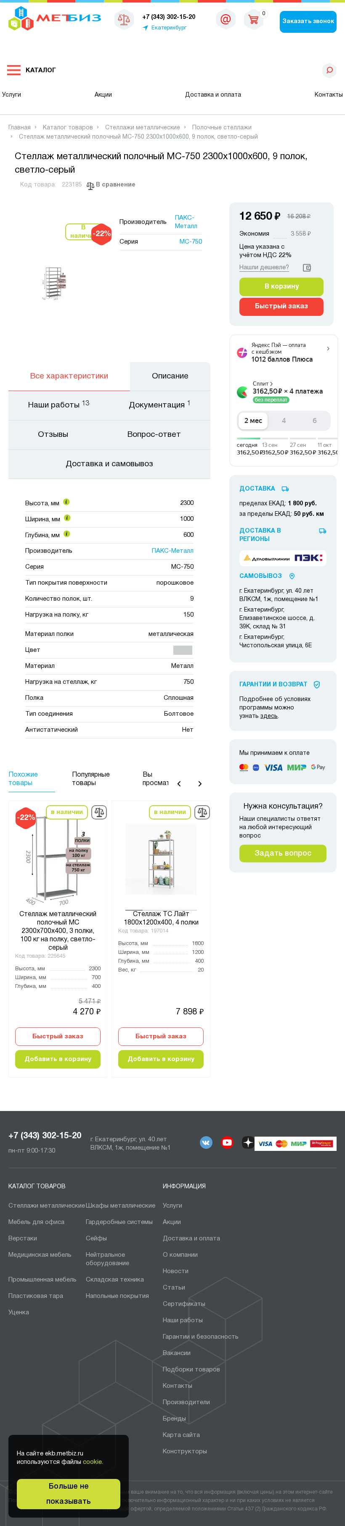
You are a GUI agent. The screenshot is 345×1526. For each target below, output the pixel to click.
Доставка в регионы (260, 535)
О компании (180, 1255)
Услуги (11, 95)
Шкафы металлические (120, 1206)
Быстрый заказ (57, 1037)
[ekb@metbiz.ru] (225, 19)
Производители (186, 1402)
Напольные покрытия (117, 1296)
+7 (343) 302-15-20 (44, 1136)
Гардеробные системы (119, 1222)
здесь (269, 716)
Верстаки (22, 1239)
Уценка (18, 1313)
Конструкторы (185, 1452)
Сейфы (96, 1239)
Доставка (257, 489)
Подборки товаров (191, 1370)
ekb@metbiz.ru (225, 21)
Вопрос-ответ (154, 435)
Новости (175, 1271)
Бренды (174, 1419)
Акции (103, 95)
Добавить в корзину (57, 1059)
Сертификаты (184, 1304)
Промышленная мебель (42, 1280)
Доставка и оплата (213, 95)
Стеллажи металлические (46, 1206)
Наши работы (183, 1321)
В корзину (282, 287)
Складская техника (115, 1280)
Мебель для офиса (36, 1222)
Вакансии (177, 1353)
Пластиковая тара (35, 1296)
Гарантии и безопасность (201, 1337)
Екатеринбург (168, 28)
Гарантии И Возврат (273, 685)
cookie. (93, 1462)
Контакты (329, 95)
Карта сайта (181, 1435)
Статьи (174, 1288)
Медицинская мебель (40, 1255)
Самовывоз (260, 576)
